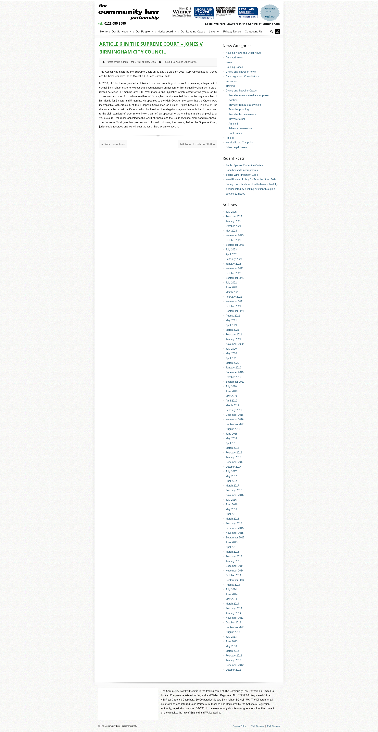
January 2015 (233, 561)
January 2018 (233, 457)
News (229, 62)
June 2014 (231, 594)
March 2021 (232, 329)
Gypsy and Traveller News (241, 71)
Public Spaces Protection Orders (244, 165)
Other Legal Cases (236, 147)
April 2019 (231, 400)
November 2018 (235, 419)
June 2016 (231, 504)
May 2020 (231, 353)
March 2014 (232, 603)
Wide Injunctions (113, 144)
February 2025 (234, 216)
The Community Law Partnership (116, 726)
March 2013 (232, 650)
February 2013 (234, 655)
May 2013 (231, 646)
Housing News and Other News (179, 62)
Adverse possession (240, 128)
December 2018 (235, 414)
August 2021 (233, 315)
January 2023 (233, 263)
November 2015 (235, 532)
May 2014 (231, 598)
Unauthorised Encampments (242, 170)
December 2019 (235, 372)
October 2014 (233, 575)
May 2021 (231, 320)
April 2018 (231, 443)
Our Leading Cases (193, 31)
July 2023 (231, 249)
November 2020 (235, 343)
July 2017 (231, 471)
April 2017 (231, 480)
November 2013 (235, 617)
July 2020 (231, 348)
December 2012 (235, 665)
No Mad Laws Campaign (239, 142)
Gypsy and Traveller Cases (241, 90)
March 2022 (232, 292)
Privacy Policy (239, 726)
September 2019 (235, 381)
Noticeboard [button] (165, 31)
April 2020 (231, 358)
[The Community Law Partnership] (128, 12)
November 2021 (235, 301)
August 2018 (233, 428)
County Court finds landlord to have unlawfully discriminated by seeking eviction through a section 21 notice (252, 189)
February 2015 (234, 556)
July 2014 (231, 589)
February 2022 (234, 296)
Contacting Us (253, 31)
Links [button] (212, 31)
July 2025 (231, 211)
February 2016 (234, 523)
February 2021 (234, 334)
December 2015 (235, 528)
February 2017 (234, 490)
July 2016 (231, 499)
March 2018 (232, 447)
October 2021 (233, 306)
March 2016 (232, 518)
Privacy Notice (232, 31)
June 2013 (231, 641)
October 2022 (233, 273)
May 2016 (231, 509)
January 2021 (233, 339)
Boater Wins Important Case (242, 174)
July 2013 (231, 636)
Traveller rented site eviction (245, 104)
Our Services (120, 31)
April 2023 (231, 254)
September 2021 (235, 310)
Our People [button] (143, 31)
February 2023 (234, 259)
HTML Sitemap (257, 726)
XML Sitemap (273, 726)
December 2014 (235, 565)
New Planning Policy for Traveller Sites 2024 (251, 179)
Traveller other (237, 118)
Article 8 (233, 123)
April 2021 (231, 325)
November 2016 (235, 495)
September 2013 (235, 627)
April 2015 (231, 547)
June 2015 (231, 542)
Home (104, 31)
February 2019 (234, 410)
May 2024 (231, 230)
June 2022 (231, 287)
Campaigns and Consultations (243, 76)
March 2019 (232, 405)
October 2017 (233, 466)
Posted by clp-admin (117, 62)
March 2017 (232, 485)
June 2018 (231, 433)
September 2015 (235, 537)
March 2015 (232, 551)
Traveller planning (239, 109)
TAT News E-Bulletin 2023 (197, 144)
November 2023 (235, 235)
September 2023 (235, 244)
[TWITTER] (277, 31)
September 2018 (235, 424)
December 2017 (235, 462)
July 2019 (231, 386)
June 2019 (231, 391)
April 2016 (231, 513)
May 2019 (231, 395)
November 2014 (235, 570)
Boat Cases (235, 133)
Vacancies (231, 81)
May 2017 (231, 476)
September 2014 (235, 580)
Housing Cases (234, 67)
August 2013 (233, 631)
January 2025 (233, 221)
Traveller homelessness (242, 114)
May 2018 (231, 438)
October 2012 (233, 669)
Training (230, 85)
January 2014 (233, 613)
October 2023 (233, 240)
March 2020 (232, 362)
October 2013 (233, 622)
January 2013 (233, 660)
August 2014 (233, 584)
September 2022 (235, 277)
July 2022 (231, 282)
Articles (230, 137)
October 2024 (233, 225)
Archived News (234, 57)
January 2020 (233, 367)
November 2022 (235, 268)
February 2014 (234, 608)
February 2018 (234, 452)
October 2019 (233, 377)
